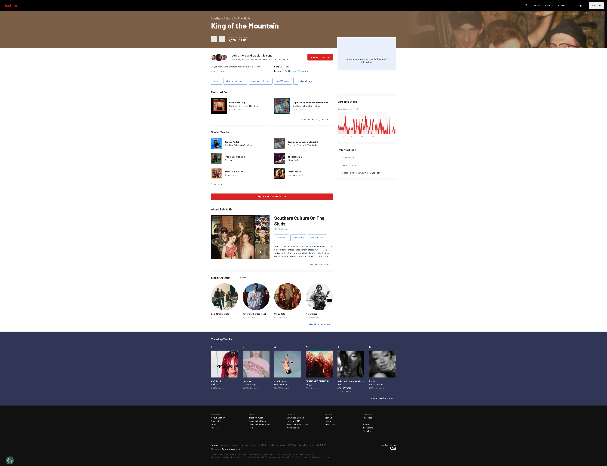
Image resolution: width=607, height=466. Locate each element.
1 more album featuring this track (314, 119)
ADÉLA (214, 384)
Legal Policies (281, 454)
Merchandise (293, 427)
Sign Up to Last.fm (320, 57)
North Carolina (300, 246)
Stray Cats (279, 313)
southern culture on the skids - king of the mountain (262, 81)
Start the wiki (217, 71)
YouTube (367, 431)
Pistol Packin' (295, 171)
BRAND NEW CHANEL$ (317, 381)
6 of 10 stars (282, 81)
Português (281, 445)
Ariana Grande (344, 387)
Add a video (366, 62)
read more (323, 256)
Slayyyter (310, 384)
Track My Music (256, 417)
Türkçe (312, 445)
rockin (216, 81)
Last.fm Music (310, 454)
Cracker (228, 160)
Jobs (213, 424)
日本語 (262, 445)
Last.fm (14, 5)
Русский (292, 445)
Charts (561, 5)
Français (243, 445)
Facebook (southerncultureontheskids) (361, 172)
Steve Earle (293, 160)
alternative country (235, 81)
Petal (372, 381)
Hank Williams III (295, 175)
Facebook (367, 417)
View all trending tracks (382, 398)
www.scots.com (350, 165)
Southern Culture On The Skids (243, 106)
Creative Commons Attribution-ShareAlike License (287, 457)
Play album (219, 106)
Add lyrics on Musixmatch (297, 71)
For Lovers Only (237, 102)
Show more (216, 184)
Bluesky (366, 424)
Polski (271, 445)
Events (549, 5)
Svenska (302, 445)
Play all (242, 277)
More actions (222, 39)
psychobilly (298, 237)
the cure (247, 381)
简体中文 (321, 445)
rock (300, 256)
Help (251, 427)
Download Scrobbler (296, 417)
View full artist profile (320, 264)
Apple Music (348, 157)
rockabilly (281, 237)
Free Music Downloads (297, 424)
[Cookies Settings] (10, 460)
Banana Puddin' (232, 141)
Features (215, 427)
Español (233, 445)
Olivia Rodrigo (249, 384)
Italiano (253, 445)
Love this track (214, 39)
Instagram (368, 427)
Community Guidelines (259, 424)
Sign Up (596, 5)
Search (525, 5)
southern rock (317, 237)
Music (536, 5)
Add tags (295, 81)
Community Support (258, 421)
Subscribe (329, 424)
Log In (580, 5)
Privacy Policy (268, 454)
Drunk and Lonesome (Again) (303, 141)
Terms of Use (255, 454)
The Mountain (295, 156)
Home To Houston (233, 171)
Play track (216, 143)
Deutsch (224, 445)
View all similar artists (319, 324)
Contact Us (216, 421)
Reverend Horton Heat (254, 313)
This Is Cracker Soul (234, 156)
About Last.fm (218, 417)
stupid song (280, 381)
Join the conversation (274, 196)
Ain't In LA (216, 381)
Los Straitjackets (220, 313)
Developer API (293, 421)
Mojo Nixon (311, 313)
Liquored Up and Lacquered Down (310, 102)
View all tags (306, 81)
